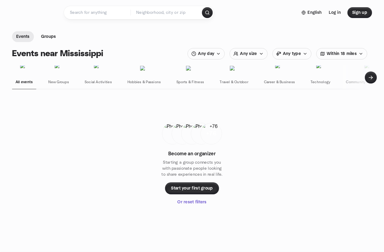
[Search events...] (207, 12)
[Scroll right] (371, 77)
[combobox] (166, 13)
